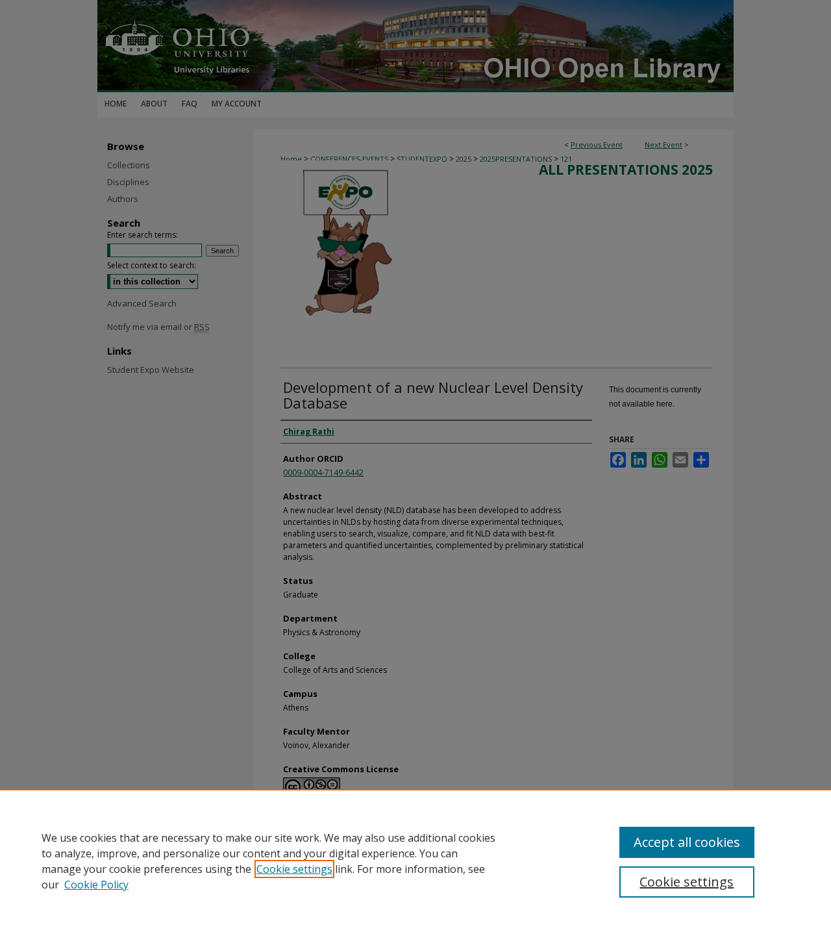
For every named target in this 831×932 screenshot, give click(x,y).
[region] (415, 860)
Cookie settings (294, 869)
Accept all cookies (687, 842)
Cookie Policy (96, 884)
